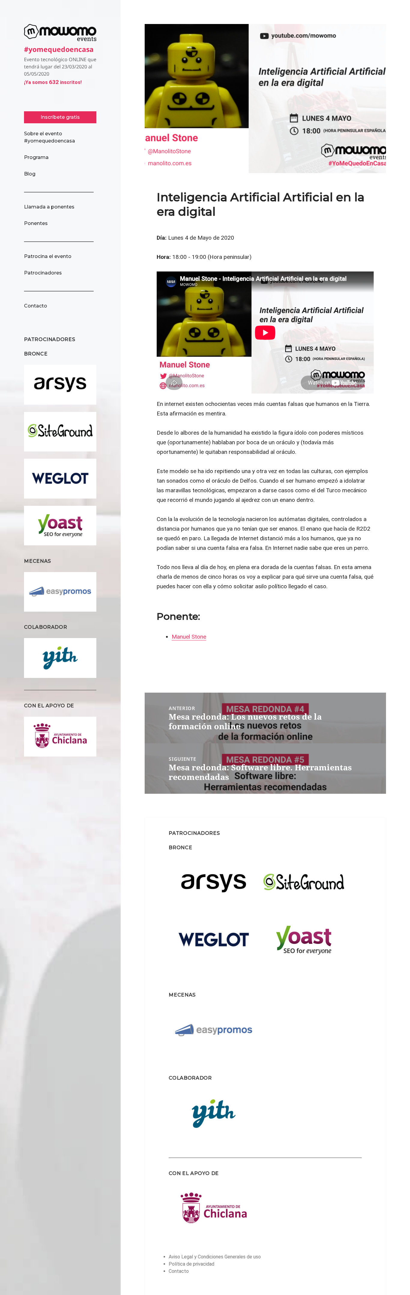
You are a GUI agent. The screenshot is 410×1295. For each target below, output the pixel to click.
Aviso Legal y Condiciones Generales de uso (215, 1257)
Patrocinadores (43, 273)
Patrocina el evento (47, 256)
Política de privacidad (191, 1264)
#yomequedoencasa (59, 49)
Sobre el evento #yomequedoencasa (49, 137)
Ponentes (36, 223)
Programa (36, 157)
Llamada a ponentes (49, 207)
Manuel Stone (189, 636)
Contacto (35, 306)
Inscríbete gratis (60, 117)
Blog (29, 174)
